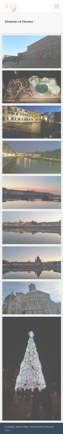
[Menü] (54, 6)
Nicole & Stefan (22, 427)
